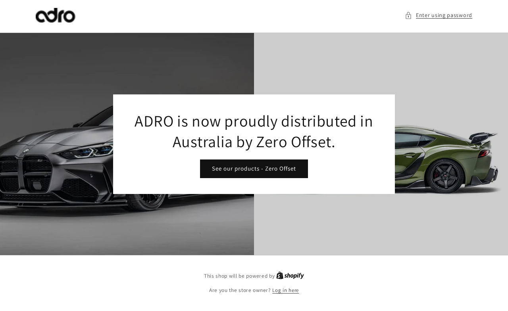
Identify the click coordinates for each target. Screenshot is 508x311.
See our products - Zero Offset (254, 168)
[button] (438, 15)
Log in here (285, 290)
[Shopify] (290, 276)
